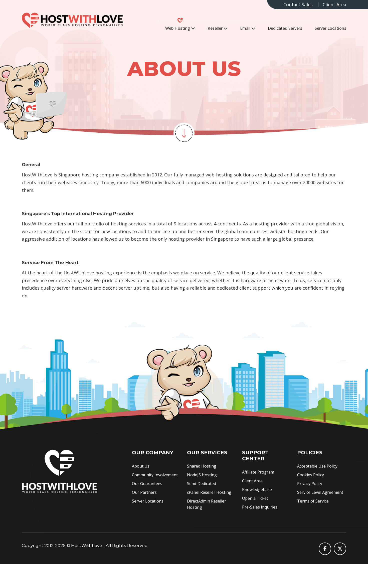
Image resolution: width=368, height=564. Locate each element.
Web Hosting (178, 28)
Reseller (216, 28)
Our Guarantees (147, 483)
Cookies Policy (310, 475)
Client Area (334, 4)
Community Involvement (155, 475)
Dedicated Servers (285, 28)
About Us (140, 466)
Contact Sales (298, 4)
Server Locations (330, 28)
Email (245, 28)
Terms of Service (313, 501)
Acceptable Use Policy (317, 466)
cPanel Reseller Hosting (209, 492)
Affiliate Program (258, 472)
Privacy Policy (309, 483)
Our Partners (144, 492)
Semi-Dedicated (201, 483)
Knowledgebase (257, 489)
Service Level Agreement (320, 492)
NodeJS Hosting (202, 475)
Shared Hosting (201, 466)
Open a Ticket (255, 498)
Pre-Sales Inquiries (259, 507)
